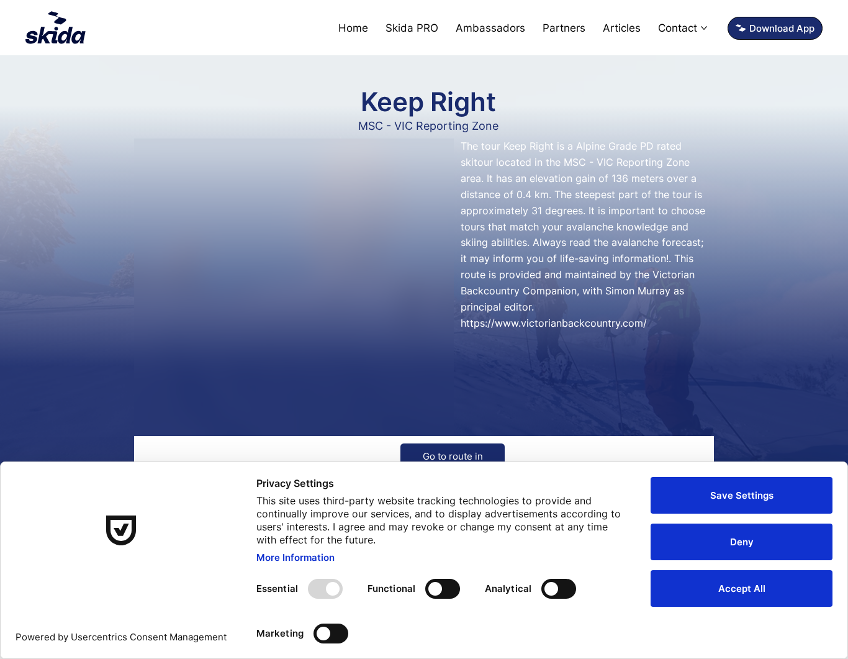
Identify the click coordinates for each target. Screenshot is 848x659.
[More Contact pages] (704, 28)
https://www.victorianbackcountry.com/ (554, 323)
